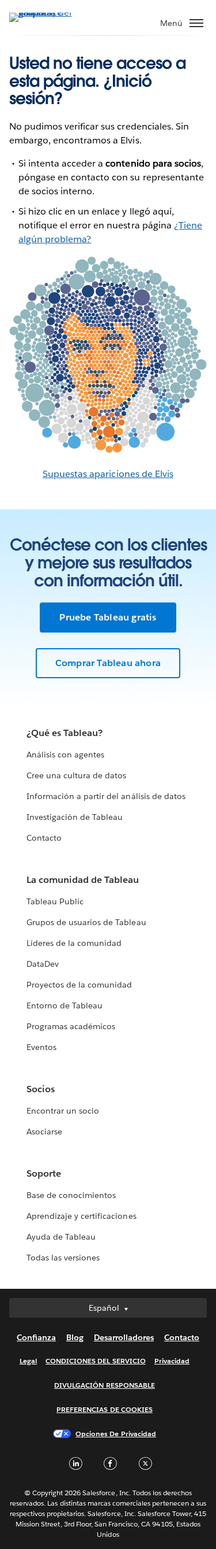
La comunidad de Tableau (82, 880)
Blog (75, 1337)
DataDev (42, 964)
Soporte (43, 1173)
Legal (28, 1361)
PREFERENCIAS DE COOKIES (104, 1409)
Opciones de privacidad (115, 1434)
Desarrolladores (124, 1337)
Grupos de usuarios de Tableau (86, 922)
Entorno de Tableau (64, 1005)
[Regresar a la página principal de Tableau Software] (49, 12)
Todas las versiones (63, 1257)
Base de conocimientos (71, 1195)
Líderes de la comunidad (74, 943)
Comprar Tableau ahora (108, 663)
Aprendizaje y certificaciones (81, 1216)
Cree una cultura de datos (76, 775)
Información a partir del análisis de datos (105, 796)
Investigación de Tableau (74, 817)
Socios (40, 1089)
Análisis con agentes (65, 754)
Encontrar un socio (62, 1111)
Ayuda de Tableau (61, 1237)
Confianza (36, 1337)
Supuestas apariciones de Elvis (108, 474)
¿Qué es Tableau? (64, 733)
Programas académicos (70, 1026)
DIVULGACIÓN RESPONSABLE (104, 1385)
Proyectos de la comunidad (79, 984)
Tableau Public (55, 901)
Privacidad (172, 1361)
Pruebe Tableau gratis (107, 617)
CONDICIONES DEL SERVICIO (96, 1361)
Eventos (41, 1047)
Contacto (44, 838)
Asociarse (44, 1131)
